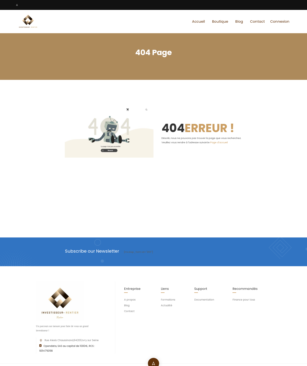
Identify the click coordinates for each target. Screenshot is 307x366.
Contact (257, 21)
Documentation (204, 299)
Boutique (220, 21)
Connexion (279, 21)
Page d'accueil (219, 142)
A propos (130, 299)
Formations (168, 299)
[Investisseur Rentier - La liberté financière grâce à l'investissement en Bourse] (28, 21)
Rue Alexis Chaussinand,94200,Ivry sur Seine (71, 340)
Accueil (198, 21)
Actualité (166, 305)
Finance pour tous (243, 299)
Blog (239, 21)
